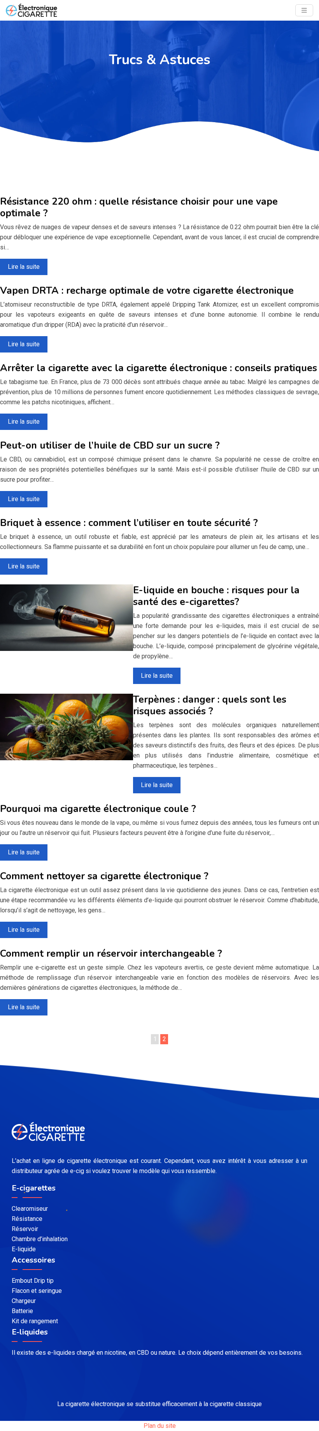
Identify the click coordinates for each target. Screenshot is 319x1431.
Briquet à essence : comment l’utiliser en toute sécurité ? (129, 523)
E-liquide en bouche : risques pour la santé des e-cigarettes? (216, 596)
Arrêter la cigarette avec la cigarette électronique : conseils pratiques (158, 368)
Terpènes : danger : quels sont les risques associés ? (209, 705)
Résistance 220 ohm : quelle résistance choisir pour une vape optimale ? (139, 207)
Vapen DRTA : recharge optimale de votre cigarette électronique (147, 290)
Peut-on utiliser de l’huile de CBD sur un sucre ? (110, 445)
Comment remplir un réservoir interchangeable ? (111, 953)
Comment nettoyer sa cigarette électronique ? (104, 876)
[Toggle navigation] (304, 10)
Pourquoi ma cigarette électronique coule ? (98, 808)
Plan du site (160, 1425)
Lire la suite (24, 266)
